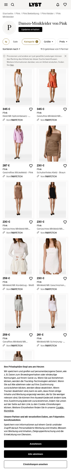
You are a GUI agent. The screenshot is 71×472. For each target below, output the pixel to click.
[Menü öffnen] (6, 4)
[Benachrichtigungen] (57, 4)
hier (12, 65)
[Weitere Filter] (6, 42)
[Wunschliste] (65, 4)
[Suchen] (12, 4)
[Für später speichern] (31, 109)
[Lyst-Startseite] (35, 5)
